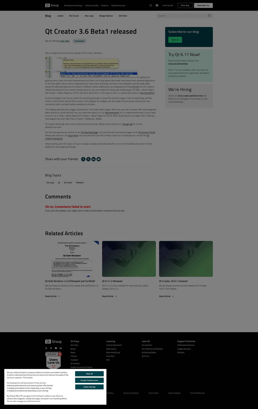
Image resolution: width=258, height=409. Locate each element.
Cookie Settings (89, 386)
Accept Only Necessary (89, 380)
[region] (55, 387)
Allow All (89, 373)
